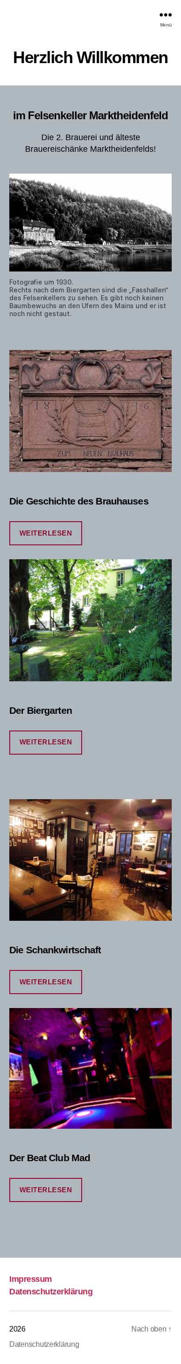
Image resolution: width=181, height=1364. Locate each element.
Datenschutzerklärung (50, 1291)
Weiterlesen (45, 533)
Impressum (30, 1279)
